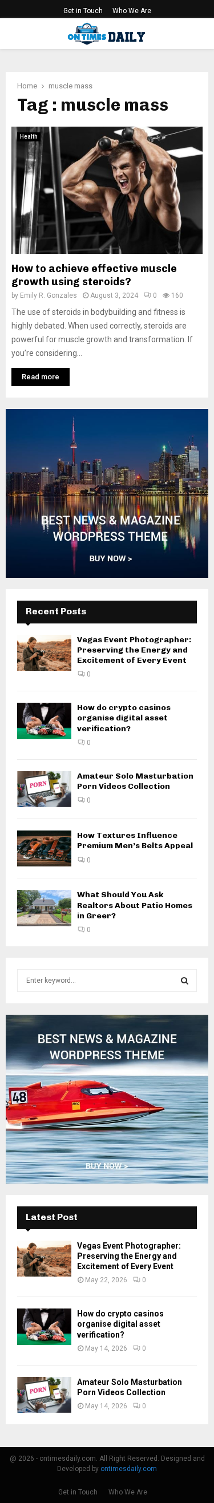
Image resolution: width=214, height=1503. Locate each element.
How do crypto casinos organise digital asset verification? (124, 718)
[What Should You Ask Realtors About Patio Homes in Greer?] (44, 908)
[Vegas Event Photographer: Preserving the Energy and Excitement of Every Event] (44, 653)
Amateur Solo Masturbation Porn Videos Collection (135, 781)
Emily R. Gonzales (48, 295)
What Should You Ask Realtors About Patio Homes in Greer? (134, 905)
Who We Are (131, 11)
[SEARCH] (184, 980)
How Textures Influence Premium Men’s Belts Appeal (135, 840)
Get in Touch (83, 11)
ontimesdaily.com (128, 1469)
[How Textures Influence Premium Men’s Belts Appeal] (44, 848)
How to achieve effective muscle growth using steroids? (94, 275)
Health (29, 136)
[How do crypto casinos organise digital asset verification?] (44, 721)
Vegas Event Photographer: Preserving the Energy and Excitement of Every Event (134, 650)
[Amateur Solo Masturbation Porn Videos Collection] (44, 789)
